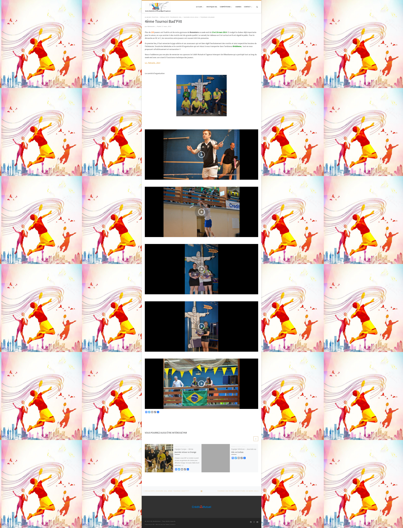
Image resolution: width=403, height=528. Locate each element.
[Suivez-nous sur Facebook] (251, 522)
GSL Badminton (155, 521)
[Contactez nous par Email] (257, 522)
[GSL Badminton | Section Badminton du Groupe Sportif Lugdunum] (158, 6)
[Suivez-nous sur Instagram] (254, 522)
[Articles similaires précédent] (250, 438)
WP (153, 524)
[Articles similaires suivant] (255, 438)
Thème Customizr (170, 524)
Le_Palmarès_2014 (152, 63)
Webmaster (151, 26)
